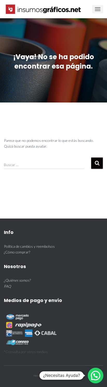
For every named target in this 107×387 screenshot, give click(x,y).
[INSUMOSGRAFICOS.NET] (46, 9)
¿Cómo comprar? (17, 252)
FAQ (7, 286)
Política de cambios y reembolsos (29, 246)
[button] (95, 375)
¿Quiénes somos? (17, 280)
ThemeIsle (67, 375)
